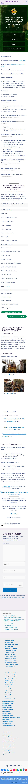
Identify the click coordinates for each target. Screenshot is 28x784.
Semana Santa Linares (11, 1)
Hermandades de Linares (8, 701)
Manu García (10, 393)
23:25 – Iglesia (7, 297)
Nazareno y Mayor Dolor (10, 656)
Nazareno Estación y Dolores (11, 664)
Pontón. (8, 286)
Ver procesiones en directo (11, 675)
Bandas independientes (8, 709)
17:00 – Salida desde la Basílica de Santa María (13, 205)
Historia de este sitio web (8, 742)
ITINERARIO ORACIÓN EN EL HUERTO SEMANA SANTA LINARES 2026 (12, 616)
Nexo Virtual (6, 486)
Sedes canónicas (6, 711)
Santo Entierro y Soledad (10, 662)
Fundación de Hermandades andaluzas (11, 717)
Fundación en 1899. (9, 623)
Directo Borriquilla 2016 (8, 740)
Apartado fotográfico (8, 721)
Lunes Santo (22, 60)
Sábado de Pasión (9, 682)
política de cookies (4, 780)
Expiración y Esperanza (10, 658)
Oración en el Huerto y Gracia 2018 (12, 629)
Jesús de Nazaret (7, 719)
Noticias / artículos (7, 723)
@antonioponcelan (11, 421)
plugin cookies (24, 782)
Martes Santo (8, 689)
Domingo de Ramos (9, 684)
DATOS (14, 35)
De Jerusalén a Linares (8, 703)
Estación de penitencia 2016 (11, 627)
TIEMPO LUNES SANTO (14, 49)
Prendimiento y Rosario (10, 650)
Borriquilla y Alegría (9, 640)
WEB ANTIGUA (14, 514)
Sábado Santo (8, 696)
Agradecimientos (7, 754)
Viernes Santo (8, 694)
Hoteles (4, 734)
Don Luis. (9, 210)
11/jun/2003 (21, 70)
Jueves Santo (8, 692)
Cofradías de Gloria (7, 705)
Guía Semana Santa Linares (11, 680)
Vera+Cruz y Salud (9, 646)
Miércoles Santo (8, 690)
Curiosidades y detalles (8, 715)
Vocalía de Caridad (7, 713)
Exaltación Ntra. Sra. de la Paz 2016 (11, 738)
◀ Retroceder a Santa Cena (12, 312)
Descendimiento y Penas (10, 660)
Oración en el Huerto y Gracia (11, 644)
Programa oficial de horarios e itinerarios (15, 191)
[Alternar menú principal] (25, 2)
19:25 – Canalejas (7, 244)
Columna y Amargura (10, 654)
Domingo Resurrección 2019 (9, 748)
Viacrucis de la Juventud (10, 676)
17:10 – (7, 210)
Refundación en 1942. (9, 625)
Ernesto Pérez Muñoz (12, 430)
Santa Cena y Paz (9, 642)
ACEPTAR (14, 782)
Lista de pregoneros (7, 736)
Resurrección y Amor (9, 666)
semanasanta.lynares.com (9, 752)
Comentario (6, 544)
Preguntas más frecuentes (11, 679)
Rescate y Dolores (9, 652)
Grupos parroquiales (7, 707)
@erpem (7, 436)
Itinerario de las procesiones (11, 673)
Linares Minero (8, 375)
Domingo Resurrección (10, 698)
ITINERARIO (14, 39)
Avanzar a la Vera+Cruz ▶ (17, 316)
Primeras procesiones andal (9, 725)
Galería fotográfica (7, 750)
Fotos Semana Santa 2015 (9, 744)
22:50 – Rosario (7, 290)
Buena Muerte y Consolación (11, 648)
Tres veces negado (7, 746)
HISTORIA (14, 44)
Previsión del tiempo (7, 732)
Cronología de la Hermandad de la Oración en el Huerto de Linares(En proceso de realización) (14, 620)
